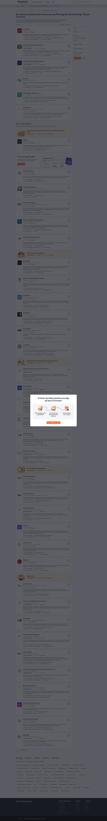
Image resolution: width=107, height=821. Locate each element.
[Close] (75, 396)
